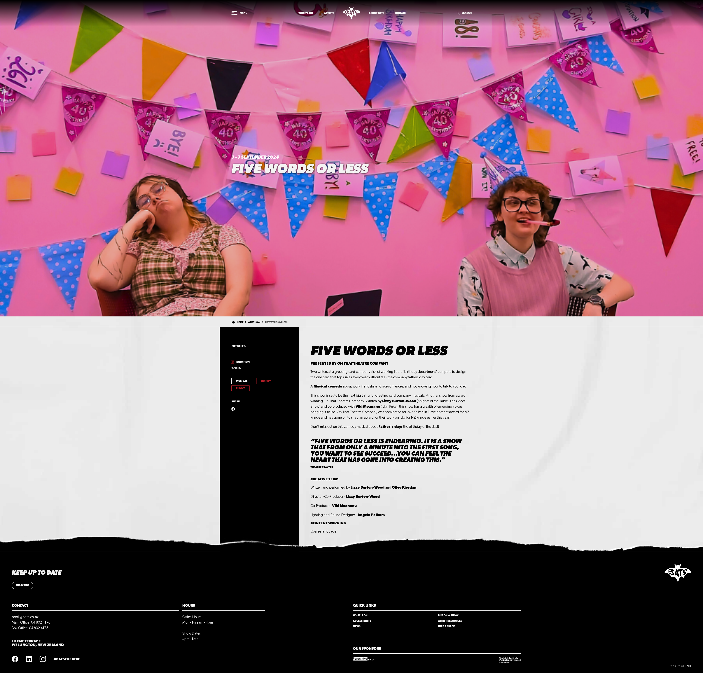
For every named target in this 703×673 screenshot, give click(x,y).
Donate (400, 13)
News (356, 626)
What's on (305, 13)
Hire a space (446, 626)
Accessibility (362, 621)
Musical (241, 381)
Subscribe (22, 585)
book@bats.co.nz (25, 617)
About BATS (376, 13)
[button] (239, 13)
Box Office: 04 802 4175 (30, 628)
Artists (329, 13)
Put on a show (448, 615)
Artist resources (450, 621)
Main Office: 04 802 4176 (31, 622)
